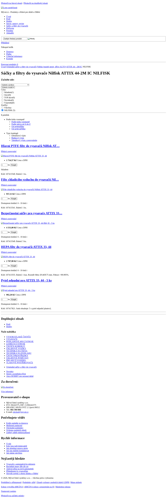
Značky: (4, 105)
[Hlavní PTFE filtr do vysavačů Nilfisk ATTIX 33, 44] (24, 156)
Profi (8, 324)
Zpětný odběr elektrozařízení (18, 432)
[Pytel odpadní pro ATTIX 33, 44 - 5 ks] (18, 290)
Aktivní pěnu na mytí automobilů (20, 469)
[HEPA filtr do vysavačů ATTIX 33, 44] (18, 257)
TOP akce (9, 97)
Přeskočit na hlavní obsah (11, 3)
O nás (8, 444)
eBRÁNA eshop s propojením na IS (39, 487)
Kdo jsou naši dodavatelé (16, 446)
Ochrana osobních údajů (16, 430)
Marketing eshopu (63, 487)
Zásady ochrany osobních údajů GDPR (53, 482)
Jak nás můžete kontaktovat (17, 451)
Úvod (3, 67)
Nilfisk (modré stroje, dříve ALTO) (51, 67)
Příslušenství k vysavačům (17, 471)
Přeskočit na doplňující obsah (36, 3)
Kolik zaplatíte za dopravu (17, 423)
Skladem (9, 92)
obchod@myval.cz (20, 412)
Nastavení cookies (8, 491)
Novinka (9, 100)
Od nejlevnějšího (18, 129)
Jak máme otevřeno (14, 453)
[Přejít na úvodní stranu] (9, 8)
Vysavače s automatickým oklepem (20, 464)
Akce (7, 95)
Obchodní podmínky (14, 428)
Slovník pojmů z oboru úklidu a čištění (22, 473)
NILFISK (9, 110)
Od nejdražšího (17, 126)
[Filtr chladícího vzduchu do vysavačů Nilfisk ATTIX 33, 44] (26, 189)
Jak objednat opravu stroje (17, 448)
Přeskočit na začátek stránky (12, 496)
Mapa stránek (76, 482)
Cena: (3, 90)
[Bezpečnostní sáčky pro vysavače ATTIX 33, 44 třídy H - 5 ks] (28, 223)
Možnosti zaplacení (14, 425)
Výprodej (9, 103)
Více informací (7, 391)
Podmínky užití (29, 482)
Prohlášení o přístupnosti (11, 482)
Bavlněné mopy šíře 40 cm (17, 466)
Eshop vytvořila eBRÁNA (12, 487)
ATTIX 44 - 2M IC (74, 67)
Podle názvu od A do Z (21, 124)
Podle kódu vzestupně (20, 122)
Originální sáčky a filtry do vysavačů (21, 67)
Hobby (9, 326)
